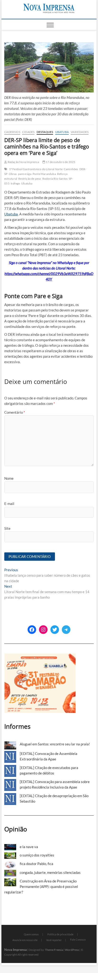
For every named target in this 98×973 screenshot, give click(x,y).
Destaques (45, 132)
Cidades (28, 132)
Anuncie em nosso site (25, 940)
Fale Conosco (78, 939)
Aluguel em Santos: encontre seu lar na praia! (55, 744)
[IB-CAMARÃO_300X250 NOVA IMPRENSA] (40, 656)
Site (7, 528)
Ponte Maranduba (44, 174)
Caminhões (71, 169)
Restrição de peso (29, 178)
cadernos (12, 132)
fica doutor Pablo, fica (36, 863)
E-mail (9, 503)
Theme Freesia (54, 950)
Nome (9, 478)
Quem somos (31, 934)
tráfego (15, 183)
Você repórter (54, 940)
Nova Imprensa (15, 950)
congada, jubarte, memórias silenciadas (50, 872)
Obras (13, 174)
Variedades (79, 132)
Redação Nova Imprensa (23, 162)
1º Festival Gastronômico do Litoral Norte (36, 169)
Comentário (14, 412)
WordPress (72, 950)
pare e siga (24, 174)
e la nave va (29, 847)
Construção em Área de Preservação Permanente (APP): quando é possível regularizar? (41, 886)
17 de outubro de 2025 (60, 162)
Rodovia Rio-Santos (55, 178)
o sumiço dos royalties (37, 855)
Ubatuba (62, 132)
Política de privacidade (60, 934)
